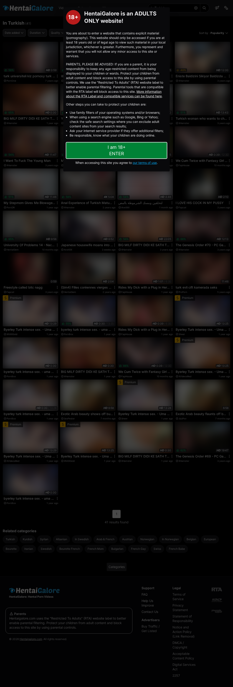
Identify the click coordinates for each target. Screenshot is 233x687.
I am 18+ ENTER (117, 150)
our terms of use (145, 163)
